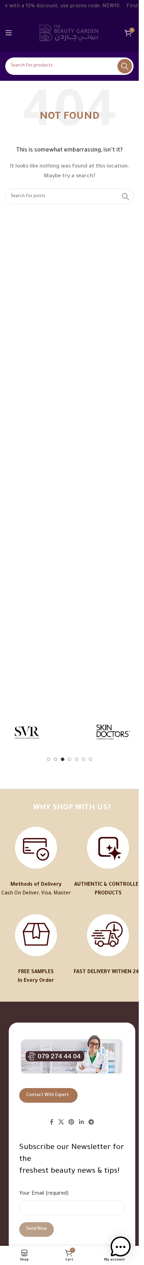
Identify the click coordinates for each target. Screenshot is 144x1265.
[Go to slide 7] (90, 759)
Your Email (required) (44, 1194)
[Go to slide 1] (48, 759)
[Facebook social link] (52, 1122)
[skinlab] (69, 732)
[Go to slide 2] (55, 759)
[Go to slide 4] (69, 759)
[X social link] (61, 1122)
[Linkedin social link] (81, 1122)
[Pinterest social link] (71, 1122)
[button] (120, 1247)
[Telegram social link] (91, 1122)
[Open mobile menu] (9, 33)
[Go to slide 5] (76, 759)
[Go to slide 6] (83, 759)
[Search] (124, 66)
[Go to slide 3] (62, 759)
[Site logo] (69, 33)
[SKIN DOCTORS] (112, 732)
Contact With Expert (47, 1095)
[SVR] (26, 732)
